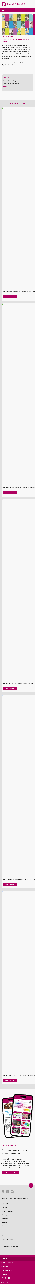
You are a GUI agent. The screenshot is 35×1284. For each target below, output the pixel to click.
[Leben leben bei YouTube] (12, 1192)
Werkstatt (5, 1218)
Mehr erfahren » (10, 297)
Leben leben (6, 1204)
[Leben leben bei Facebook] (7, 1192)
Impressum (5, 1243)
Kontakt (4, 1232)
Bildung (4, 1215)
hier (16, 65)
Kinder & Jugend (7, 1211)
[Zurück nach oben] (31, 1185)
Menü (7, 10)
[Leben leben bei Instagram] (3, 1192)
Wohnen (4, 1222)
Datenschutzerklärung (8, 1239)
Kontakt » (6, 87)
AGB (3, 1235)
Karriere (4, 1207)
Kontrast (4, 1282)
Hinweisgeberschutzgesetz (10, 1246)
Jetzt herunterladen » (11, 1173)
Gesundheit (5, 1226)
